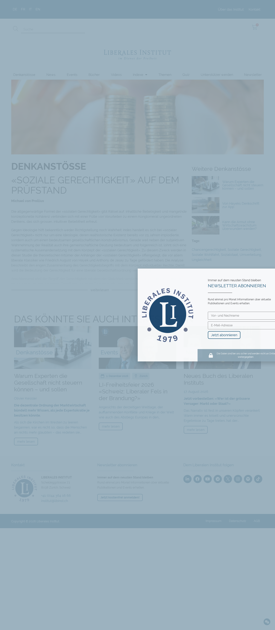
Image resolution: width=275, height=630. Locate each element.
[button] (269, 274)
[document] (137, 315)
